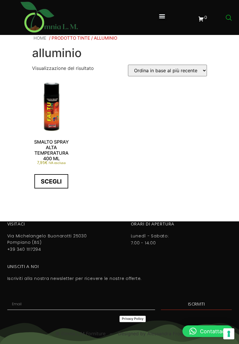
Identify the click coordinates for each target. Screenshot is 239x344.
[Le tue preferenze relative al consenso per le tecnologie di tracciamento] (228, 333)
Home (40, 38)
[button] (162, 16)
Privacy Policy (132, 319)
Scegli (51, 181)
